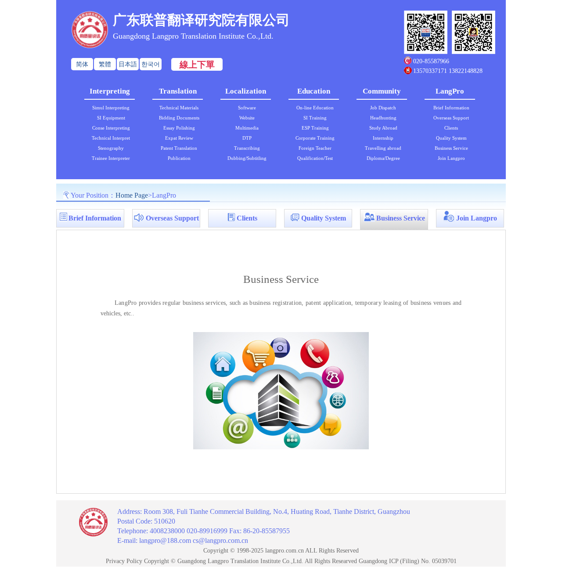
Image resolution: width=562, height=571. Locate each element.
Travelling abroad (383, 148)
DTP (247, 138)
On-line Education (315, 107)
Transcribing (247, 148)
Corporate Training (315, 138)
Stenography (111, 148)
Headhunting (383, 117)
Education (313, 91)
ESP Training (315, 127)
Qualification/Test (315, 158)
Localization (245, 91)
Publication (179, 158)
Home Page (131, 195)
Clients (451, 127)
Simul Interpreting (111, 107)
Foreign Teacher (315, 148)
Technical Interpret (111, 138)
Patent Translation (179, 148)
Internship (383, 138)
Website (247, 117)
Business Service (451, 148)
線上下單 (197, 64)
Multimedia (247, 127)
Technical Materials (178, 107)
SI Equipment (111, 117)
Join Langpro (451, 158)
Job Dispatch (383, 107)
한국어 (150, 64)
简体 (82, 64)
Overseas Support (451, 117)
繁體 (105, 64)
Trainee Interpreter (111, 158)
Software (247, 107)
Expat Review (179, 138)
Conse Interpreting (111, 127)
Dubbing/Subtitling (247, 158)
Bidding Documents (179, 117)
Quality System (451, 138)
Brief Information (451, 107)
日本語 (128, 64)
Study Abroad (383, 127)
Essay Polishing (179, 127)
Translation (178, 91)
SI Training (315, 117)
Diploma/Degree (383, 158)
